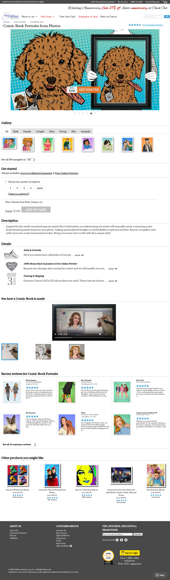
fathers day (37, 22)
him (51, 131)
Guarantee (61, 538)
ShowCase (61, 543)
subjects (35, 181)
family (27, 131)
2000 (42, 2)
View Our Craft (67, 16)
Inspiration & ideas (88, 16)
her (74, 131)
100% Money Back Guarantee (102, 2)
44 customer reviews (153, 25)
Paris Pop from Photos (156, 490)
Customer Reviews (18, 533)
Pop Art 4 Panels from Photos (17, 490)
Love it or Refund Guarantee (36, 173)
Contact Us (61, 530)
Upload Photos (63, 535)
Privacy (13, 535)
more (40, 188)
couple (40, 131)
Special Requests (152, 2)
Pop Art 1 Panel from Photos (86, 490)
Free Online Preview (66, 173)
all (6, 131)
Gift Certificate (62, 545)
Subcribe (138, 534)
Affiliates (14, 538)
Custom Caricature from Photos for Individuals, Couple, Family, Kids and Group (121, 492)
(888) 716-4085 (137, 2)
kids (15, 131)
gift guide (20, 22)
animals (85, 131)
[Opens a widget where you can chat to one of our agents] (160, 575)
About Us (14, 530)
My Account (123, 2)
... (30, 398)
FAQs (58, 540)
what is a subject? (18, 193)
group (63, 131)
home (6, 22)
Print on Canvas (108, 16)
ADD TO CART (36, 210)
